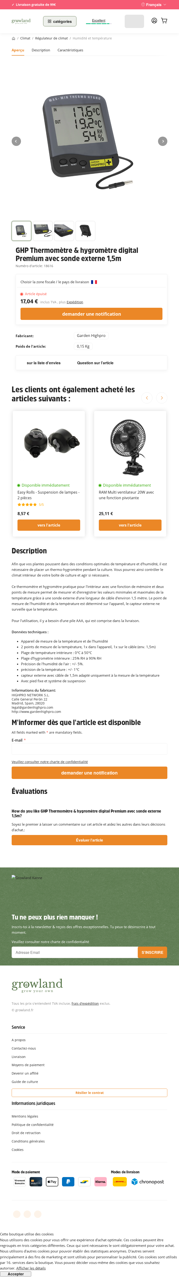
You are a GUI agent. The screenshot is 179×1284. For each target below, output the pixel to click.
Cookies (18, 1149)
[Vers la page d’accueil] (25, 21)
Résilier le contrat (90, 1092)
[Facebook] (17, 1214)
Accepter (16, 1274)
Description (41, 50)
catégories (62, 21)
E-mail (17, 740)
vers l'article (49, 525)
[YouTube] (27, 1214)
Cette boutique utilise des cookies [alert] (27, 1234)
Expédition (75, 302)
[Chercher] (138, 21)
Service (18, 1027)
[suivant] (162, 141)
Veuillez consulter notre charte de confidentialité (50, 762)
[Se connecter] (154, 22)
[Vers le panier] (164, 21)
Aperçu (18, 50)
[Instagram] (37, 1214)
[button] (21, 231)
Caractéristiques (70, 50)
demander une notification (91, 314)
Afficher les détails (31, 1268)
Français (154, 4)
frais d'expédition (85, 1003)
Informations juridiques (33, 1103)
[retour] (16, 141)
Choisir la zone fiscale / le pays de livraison (55, 281)
